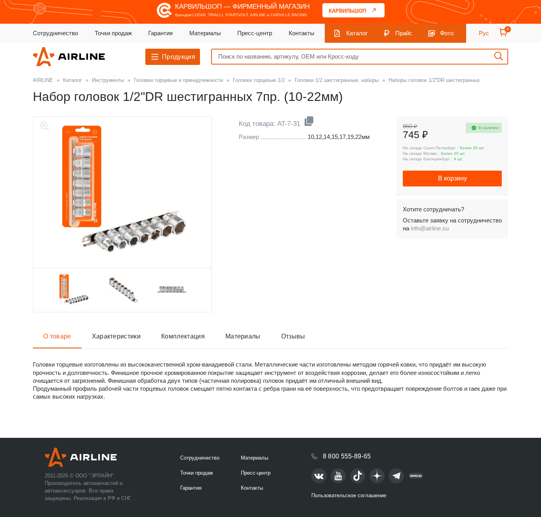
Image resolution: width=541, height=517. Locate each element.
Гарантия (160, 33)
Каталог (357, 33)
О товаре (57, 336)
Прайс (403, 33)
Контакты (301, 33)
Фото (446, 33)
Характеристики (116, 336)
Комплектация (183, 336)
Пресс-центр (254, 33)
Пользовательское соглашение (348, 495)
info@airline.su (430, 228)
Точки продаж (113, 33)
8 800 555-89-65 (347, 456)
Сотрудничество (55, 33)
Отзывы (293, 336)
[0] (503, 34)
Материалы (205, 33)
